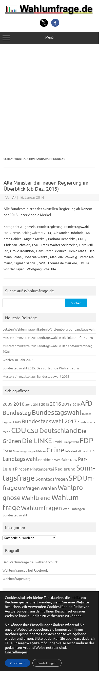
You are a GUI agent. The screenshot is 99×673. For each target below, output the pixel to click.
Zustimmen (17, 663)
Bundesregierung (50, 226)
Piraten (22, 468)
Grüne (55, 450)
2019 (76, 404)
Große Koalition (22, 251)
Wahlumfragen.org (17, 578)
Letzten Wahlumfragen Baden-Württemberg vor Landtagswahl (49, 329)
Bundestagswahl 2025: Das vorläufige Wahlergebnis (41, 368)
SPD (42, 263)
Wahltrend (36, 497)
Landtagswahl (20, 458)
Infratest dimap (76, 451)
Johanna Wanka (36, 257)
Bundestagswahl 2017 (49, 421)
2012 (28, 404)
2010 (19, 404)
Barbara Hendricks (61, 239)
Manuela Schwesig (63, 257)
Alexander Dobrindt (68, 232)
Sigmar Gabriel (25, 263)
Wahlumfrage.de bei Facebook (25, 570)
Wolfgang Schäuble (41, 269)
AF (14, 197)
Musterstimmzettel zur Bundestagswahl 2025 (36, 376)
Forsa (7, 450)
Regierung (65, 468)
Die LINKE (37, 441)
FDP (86, 440)
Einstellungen (16, 652)
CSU (35, 245)
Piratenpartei (42, 468)
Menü (49, 37)
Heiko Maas (77, 251)
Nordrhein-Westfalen (53, 459)
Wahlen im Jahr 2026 (18, 360)
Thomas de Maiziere (62, 263)
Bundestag (17, 412)
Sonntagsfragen (51, 478)
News (16, 232)
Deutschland (58, 430)
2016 (55, 403)
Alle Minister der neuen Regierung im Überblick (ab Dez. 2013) (46, 185)
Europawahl (71, 442)
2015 (45, 404)
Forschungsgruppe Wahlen (29, 451)
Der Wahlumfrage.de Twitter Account (30, 562)
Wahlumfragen (41, 507)
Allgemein (27, 226)
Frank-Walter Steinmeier (59, 245)
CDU (81, 239)
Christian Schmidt (17, 245)
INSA (91, 451)
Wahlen (49, 488)
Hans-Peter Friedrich (51, 251)
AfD (86, 403)
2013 (47, 232)
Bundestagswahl (56, 412)
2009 (8, 403)
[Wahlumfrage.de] (49, 13)
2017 (67, 403)
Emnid (57, 442)
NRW (73, 460)
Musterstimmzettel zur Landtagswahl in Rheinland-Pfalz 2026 (48, 337)
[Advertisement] (49, 100)
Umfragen (29, 488)
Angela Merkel (35, 239)
